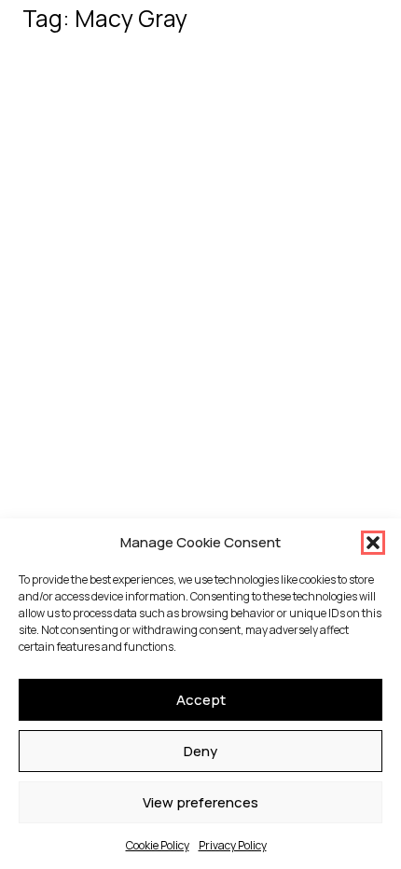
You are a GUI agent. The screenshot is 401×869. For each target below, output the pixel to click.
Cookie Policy (157, 845)
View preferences (200, 802)
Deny (200, 751)
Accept (201, 700)
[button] (373, 542)
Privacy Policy (233, 845)
